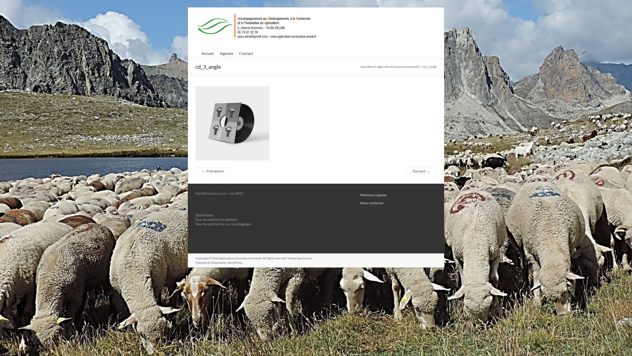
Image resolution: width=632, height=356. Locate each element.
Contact (246, 53)
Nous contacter (372, 203)
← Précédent (213, 171)
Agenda (226, 53)
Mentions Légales (373, 195)
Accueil (207, 53)
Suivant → (421, 171)
